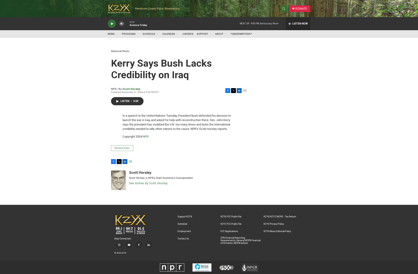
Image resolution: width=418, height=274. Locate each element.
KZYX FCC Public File (231, 216)
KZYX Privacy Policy (274, 224)
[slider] (126, 23)
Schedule (149, 34)
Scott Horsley (131, 89)
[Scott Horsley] (118, 180)
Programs (129, 34)
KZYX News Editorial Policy (277, 231)
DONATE (301, 8)
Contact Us (183, 238)
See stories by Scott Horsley (148, 183)
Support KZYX (185, 216)
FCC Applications (229, 231)
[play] (111, 24)
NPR (146, 136)
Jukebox (187, 34)
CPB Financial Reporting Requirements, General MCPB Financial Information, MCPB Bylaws (241, 240)
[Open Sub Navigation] (117, 34)
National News (120, 51)
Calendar (168, 34)
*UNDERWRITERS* (241, 34)
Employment (184, 231)
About (219, 34)
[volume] (121, 23)
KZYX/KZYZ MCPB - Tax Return (280, 216)
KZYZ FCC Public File (231, 224)
